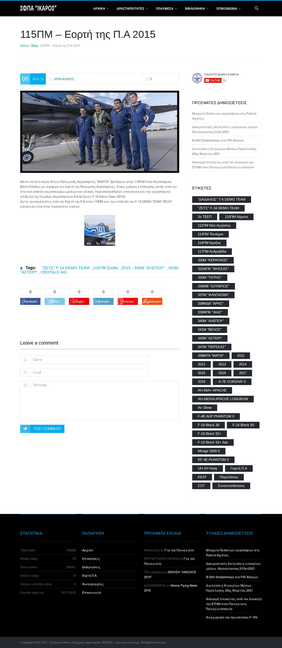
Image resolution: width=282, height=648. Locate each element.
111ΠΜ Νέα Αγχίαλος (214, 225)
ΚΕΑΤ (202, 477)
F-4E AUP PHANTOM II (216, 416)
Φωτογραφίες (93, 584)
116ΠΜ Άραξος (209, 243)
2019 (201, 382)
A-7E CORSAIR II (232, 382)
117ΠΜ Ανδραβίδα (212, 251)
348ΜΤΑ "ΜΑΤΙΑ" (211, 356)
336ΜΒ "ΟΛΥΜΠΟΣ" (213, 286)
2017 (242, 373)
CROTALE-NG (54, 272)
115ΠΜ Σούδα (105, 268)
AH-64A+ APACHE (212, 390)
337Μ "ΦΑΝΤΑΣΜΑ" (213, 295)
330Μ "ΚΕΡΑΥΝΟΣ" (213, 260)
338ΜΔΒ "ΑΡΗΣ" (211, 304)
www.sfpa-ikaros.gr (127, 642)
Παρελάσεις (229, 477)
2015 (126, 268)
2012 (201, 364)
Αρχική (87, 550)
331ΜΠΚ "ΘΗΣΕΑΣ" (213, 269)
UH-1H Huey (207, 468)
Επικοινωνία (91, 592)
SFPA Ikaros (64, 79)
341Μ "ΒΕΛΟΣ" (210, 330)
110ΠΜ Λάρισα (236, 217)
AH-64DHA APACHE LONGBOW (223, 399)
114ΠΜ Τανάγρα (210, 234)
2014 (242, 364)
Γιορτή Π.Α (239, 468)
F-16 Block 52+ (209, 434)
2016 (222, 373)
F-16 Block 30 (208, 425)
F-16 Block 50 (243, 425)
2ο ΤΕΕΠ (205, 217)
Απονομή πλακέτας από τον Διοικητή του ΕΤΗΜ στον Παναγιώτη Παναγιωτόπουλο (234, 604)
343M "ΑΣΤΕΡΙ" (210, 338)
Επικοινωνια (227, 9)
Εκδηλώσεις (91, 567)
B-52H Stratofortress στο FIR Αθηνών (218, 140)
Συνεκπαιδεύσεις (231, 486)
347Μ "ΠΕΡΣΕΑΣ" (212, 347)
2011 (240, 356)
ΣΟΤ (201, 486)
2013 (222, 364)
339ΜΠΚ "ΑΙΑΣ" (210, 312)
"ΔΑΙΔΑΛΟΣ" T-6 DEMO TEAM (221, 199)
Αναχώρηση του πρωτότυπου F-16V (232, 617)
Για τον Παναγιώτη (179, 550)
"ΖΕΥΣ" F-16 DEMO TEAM (65, 268)
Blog (34, 45)
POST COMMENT (47, 429)
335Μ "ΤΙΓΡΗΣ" (210, 277)
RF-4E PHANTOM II (213, 460)
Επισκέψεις (91, 558)
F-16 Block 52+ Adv (213, 442)
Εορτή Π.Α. (89, 575)
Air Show (205, 408)
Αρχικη (99, 9)
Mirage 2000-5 (209, 451)
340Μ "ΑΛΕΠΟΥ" (149, 268)
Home (24, 45)
